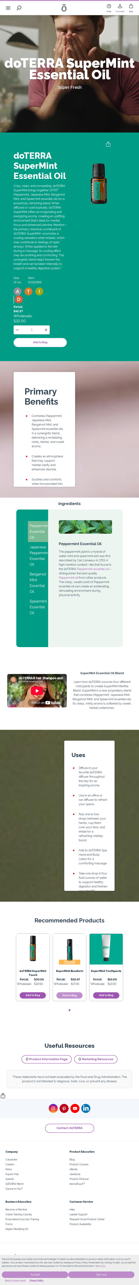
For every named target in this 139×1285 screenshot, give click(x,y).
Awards (9, 1178)
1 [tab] (69, 1010)
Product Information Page (48, 1059)
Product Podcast (79, 1178)
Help (72, 1209)
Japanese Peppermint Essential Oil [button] (39, 556)
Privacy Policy (37, 1280)
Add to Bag (40, 342)
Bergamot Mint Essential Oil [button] (38, 583)
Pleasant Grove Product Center (87, 1219)
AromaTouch (77, 1183)
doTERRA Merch (14, 1183)
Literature (75, 1174)
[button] (18, 291)
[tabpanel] (32, 967)
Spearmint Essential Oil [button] (38, 607)
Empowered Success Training (22, 1219)
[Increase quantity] (46, 329)
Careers (9, 1164)
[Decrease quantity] (17, 329)
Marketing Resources (97, 1059)
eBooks (74, 1169)
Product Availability (80, 1224)
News (8, 1169)
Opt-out (101, 1274)
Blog (72, 1159)
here (103, 1266)
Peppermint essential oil (93, 569)
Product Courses (79, 1164)
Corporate (11, 1159)
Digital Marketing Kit (16, 1228)
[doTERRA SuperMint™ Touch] (32, 949)
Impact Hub (12, 1174)
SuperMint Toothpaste (106, 970)
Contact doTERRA (69, 1128)
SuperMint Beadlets (69, 970)
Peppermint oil (68, 577)
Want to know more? (15, 1280)
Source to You (14, 1188)
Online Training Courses (18, 1214)
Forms (8, 1224)
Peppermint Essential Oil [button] (39, 531)
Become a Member (16, 1209)
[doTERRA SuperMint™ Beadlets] (69, 949)
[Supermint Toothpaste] (106, 949)
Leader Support (78, 1214)
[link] (109, 8)
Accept (35, 1274)
